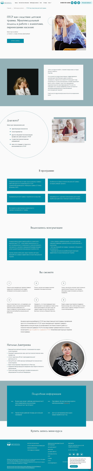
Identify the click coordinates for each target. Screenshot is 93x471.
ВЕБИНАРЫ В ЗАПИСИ (32, 448)
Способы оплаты (52, 454)
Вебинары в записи (19, 8)
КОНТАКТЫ (71, 443)
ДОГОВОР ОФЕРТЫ (52, 451)
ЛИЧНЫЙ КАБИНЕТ (52, 447)
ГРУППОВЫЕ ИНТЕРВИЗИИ (33, 450)
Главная (9, 8)
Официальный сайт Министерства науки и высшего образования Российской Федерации (24, 466)
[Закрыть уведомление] (90, 458)
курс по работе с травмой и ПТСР (40, 330)
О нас (49, 460)
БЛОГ (49, 456)
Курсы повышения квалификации (36, 445)
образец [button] (66, 403)
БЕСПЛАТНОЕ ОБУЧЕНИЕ (33, 443)
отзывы (50, 458)
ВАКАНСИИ (50, 449)
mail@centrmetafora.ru (73, 447)
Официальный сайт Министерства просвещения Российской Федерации (21, 467)
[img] (75, 2)
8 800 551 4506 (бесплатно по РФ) (76, 445)
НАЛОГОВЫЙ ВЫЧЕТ (52, 463)
